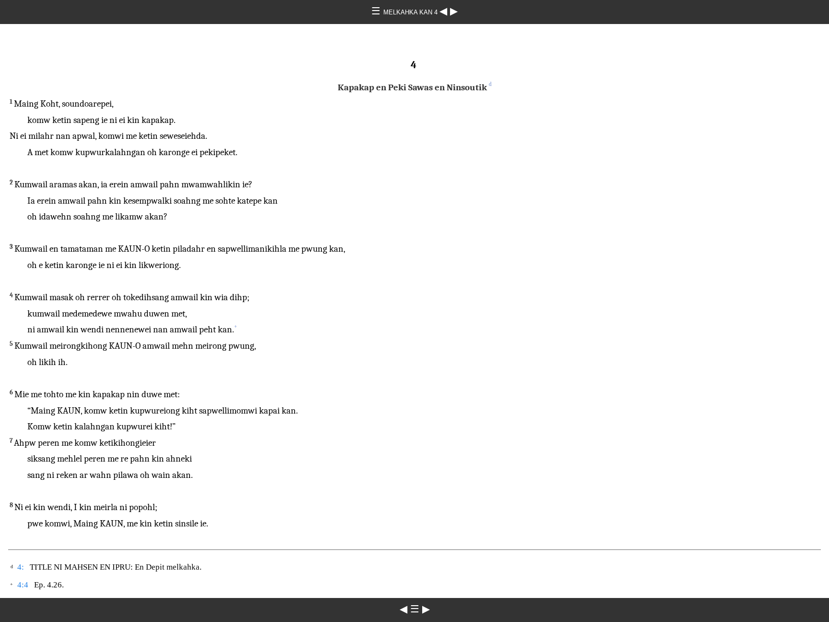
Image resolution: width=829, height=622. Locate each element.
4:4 (22, 584)
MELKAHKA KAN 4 (411, 12)
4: (20, 567)
